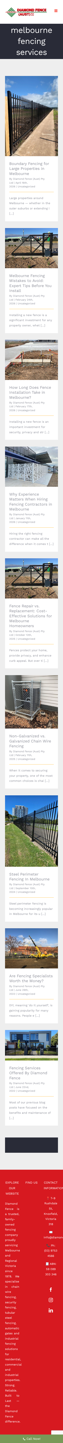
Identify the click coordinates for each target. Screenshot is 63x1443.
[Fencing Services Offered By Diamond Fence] (31, 1045)
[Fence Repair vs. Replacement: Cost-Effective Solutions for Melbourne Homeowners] (31, 578)
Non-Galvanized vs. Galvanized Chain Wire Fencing (27, 697)
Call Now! (33, 1438)
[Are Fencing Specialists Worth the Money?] (31, 948)
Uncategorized (26, 186)
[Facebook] (51, 1289)
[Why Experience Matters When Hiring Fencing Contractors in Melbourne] (31, 467)
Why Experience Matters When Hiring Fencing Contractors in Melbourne (27, 460)
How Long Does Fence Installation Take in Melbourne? (27, 355)
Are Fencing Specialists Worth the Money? (27, 943)
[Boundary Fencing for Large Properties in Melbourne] (31, 116)
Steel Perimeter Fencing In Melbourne (27, 826)
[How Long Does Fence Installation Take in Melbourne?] (31, 360)
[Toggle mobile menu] (56, 11)
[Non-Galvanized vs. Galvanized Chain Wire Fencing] (31, 702)
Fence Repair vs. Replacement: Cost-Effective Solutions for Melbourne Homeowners (27, 571)
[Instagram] (51, 1300)
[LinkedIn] (51, 1310)
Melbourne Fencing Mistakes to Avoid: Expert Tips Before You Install (27, 241)
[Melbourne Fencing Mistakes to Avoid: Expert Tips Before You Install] (31, 248)
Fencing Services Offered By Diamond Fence (27, 1040)
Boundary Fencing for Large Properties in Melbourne (27, 111)
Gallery (36, 111)
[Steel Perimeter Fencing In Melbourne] (31, 831)
